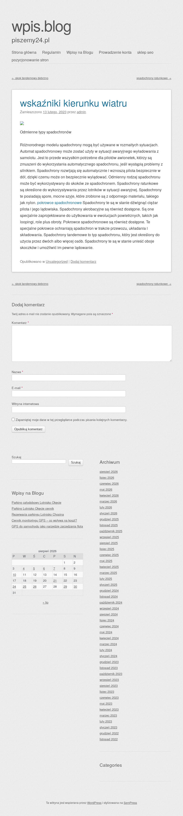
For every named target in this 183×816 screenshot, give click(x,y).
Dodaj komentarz (83, 261)
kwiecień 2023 (109, 709)
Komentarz (20, 322)
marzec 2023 (108, 715)
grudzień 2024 (109, 590)
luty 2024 (106, 650)
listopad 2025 (109, 525)
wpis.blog (41, 25)
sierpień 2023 (109, 685)
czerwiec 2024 (109, 626)
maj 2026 (106, 489)
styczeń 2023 (108, 727)
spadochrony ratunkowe (154, 78)
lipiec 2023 (107, 691)
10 (14, 574)
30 (75, 586)
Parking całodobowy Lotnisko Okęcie (36, 502)
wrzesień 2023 (109, 679)
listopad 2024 (109, 596)
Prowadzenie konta (115, 52)
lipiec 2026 (107, 477)
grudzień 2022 (109, 733)
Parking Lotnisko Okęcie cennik (33, 508)
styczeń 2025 (108, 584)
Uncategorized (57, 261)
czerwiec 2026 (109, 483)
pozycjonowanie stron (30, 60)
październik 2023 (111, 673)
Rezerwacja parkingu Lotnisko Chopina (38, 514)
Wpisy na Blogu (79, 52)
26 (34, 586)
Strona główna (24, 52)
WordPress (94, 803)
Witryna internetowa (25, 403)
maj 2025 (106, 560)
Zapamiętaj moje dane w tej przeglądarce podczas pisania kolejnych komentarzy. (71, 419)
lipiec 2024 (107, 620)
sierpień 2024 (109, 614)
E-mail (17, 388)
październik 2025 (111, 531)
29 (65, 586)
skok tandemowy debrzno (30, 78)
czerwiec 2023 (109, 697)
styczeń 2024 (108, 656)
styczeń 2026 (108, 513)
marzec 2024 (108, 644)
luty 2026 (106, 507)
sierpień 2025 (109, 543)
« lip (45, 602)
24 (14, 586)
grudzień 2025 (109, 519)
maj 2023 (106, 703)
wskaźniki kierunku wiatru (73, 102)
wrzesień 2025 (109, 537)
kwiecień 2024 (109, 638)
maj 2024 (106, 632)
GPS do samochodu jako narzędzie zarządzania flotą (47, 526)
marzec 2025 (108, 572)
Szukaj (16, 457)
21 (55, 580)
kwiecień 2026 (109, 495)
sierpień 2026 (109, 471)
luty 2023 (106, 721)
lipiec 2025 (107, 549)
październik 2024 (111, 602)
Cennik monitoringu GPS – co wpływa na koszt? (44, 520)
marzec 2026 (108, 501)
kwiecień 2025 (109, 566)
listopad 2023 (109, 667)
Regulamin (51, 52)
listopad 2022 (109, 739)
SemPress (130, 803)
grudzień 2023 (109, 662)
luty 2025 (106, 578)
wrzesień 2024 (109, 608)
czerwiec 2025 (109, 554)
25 (24, 586)
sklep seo (145, 52)
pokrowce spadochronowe (59, 202)
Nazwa (17, 372)
